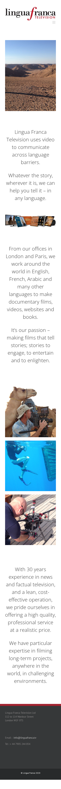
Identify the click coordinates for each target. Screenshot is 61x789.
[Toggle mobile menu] (54, 22)
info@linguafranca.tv (25, 737)
